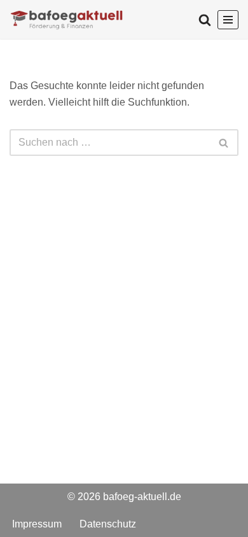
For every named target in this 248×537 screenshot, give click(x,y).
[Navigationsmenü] (227, 19)
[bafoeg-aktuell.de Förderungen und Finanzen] (67, 19)
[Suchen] (204, 19)
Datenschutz (107, 523)
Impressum (37, 523)
